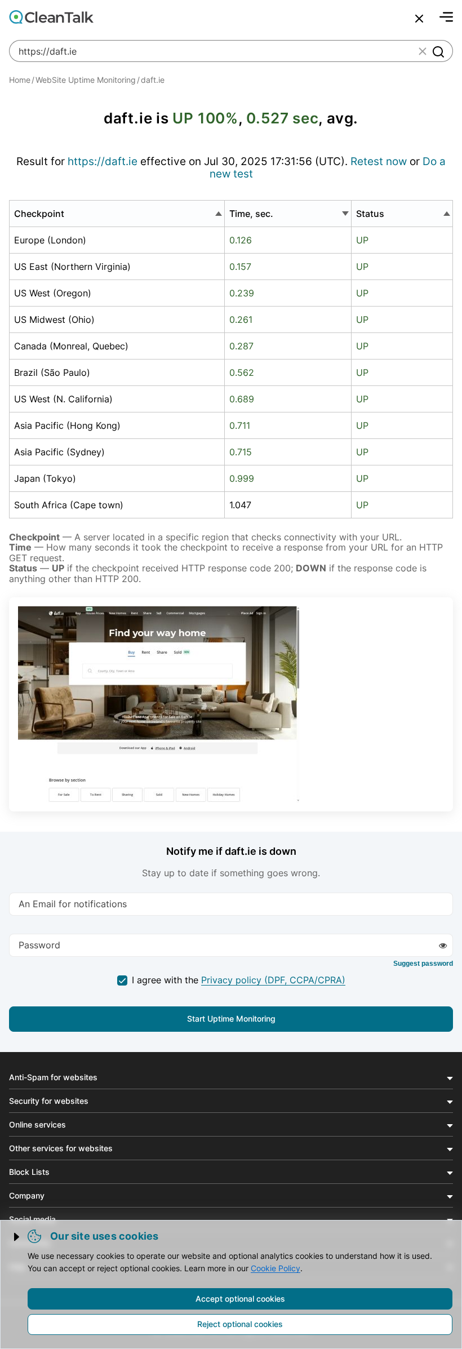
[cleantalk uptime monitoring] (159, 704)
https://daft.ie (102, 161)
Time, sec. (251, 213)
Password (39, 944)
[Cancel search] (419, 18)
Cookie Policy (275, 1268)
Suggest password (423, 964)
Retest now (380, 161)
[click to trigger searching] (438, 51)
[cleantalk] (51, 17)
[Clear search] (422, 51)
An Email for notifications (73, 903)
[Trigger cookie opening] (17, 1237)
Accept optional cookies (240, 1298)
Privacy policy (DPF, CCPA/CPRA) (273, 980)
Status (370, 213)
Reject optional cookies (240, 1324)
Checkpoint (39, 213)
